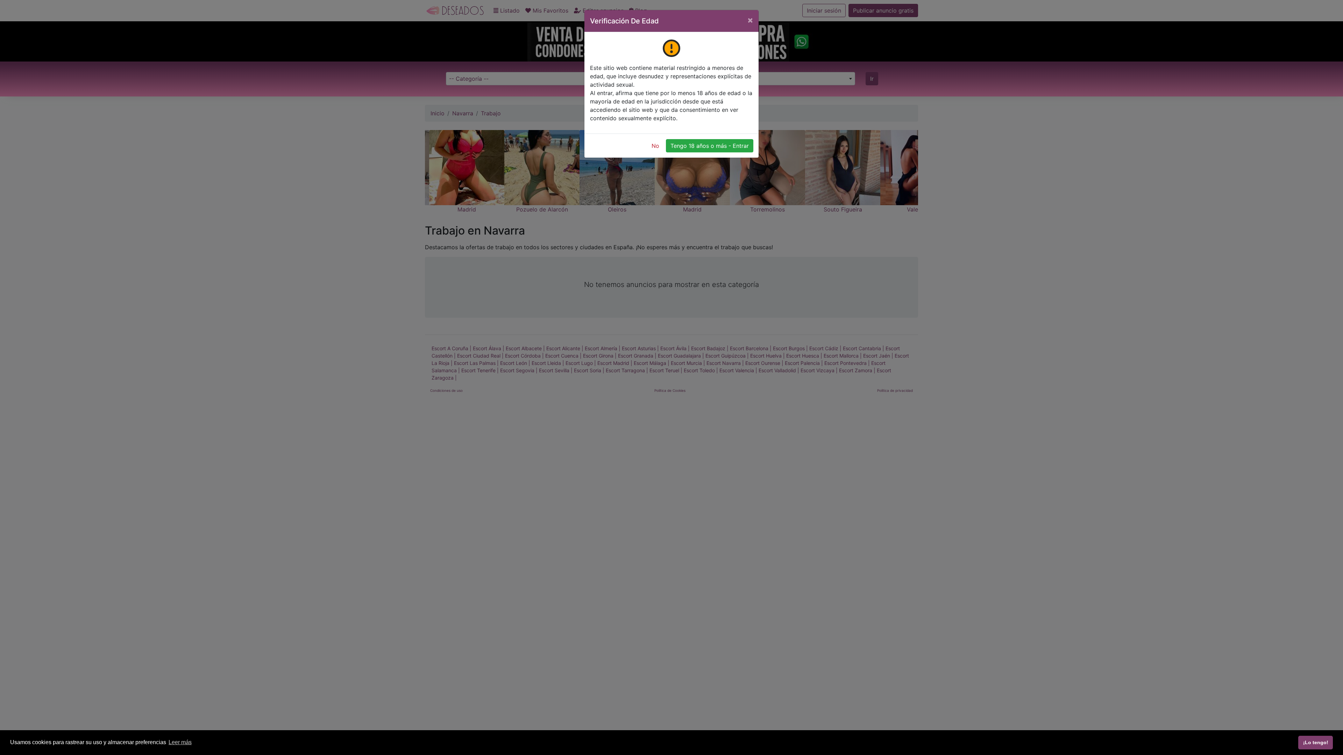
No (655, 145)
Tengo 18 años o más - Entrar (709, 145)
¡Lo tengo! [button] (1315, 742)
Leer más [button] (180, 742)
